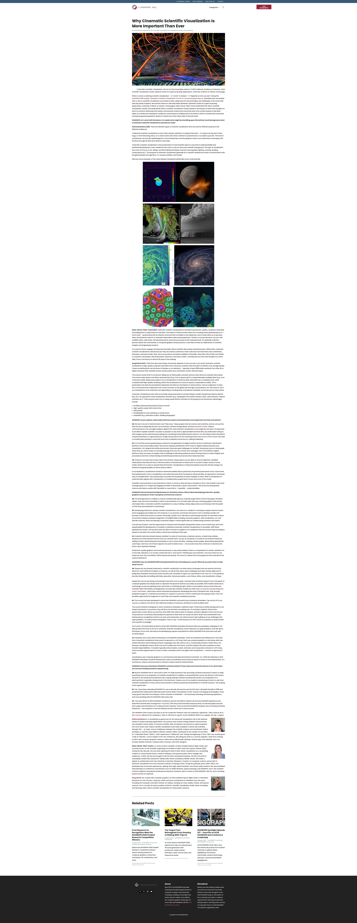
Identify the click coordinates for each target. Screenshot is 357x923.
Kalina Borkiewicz (139, 719)
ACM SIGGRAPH (201, 842)
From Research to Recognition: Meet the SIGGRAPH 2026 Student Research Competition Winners (143, 835)
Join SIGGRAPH (264, 7)
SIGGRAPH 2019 (137, 98)
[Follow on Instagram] (147, 891)
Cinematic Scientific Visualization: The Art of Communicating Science (176, 98)
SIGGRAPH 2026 (146, 863)
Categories (213, 7)
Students (148, 844)
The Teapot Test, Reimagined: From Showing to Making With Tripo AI (178, 832)
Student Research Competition (143, 864)
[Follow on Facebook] (140, 891)
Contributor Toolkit (183, 1)
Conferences (174, 30)
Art (169, 30)
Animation (163, 30)
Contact (220, 1)
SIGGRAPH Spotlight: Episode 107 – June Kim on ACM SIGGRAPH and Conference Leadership (211, 834)
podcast (214, 863)
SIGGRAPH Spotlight (205, 865)
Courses (138, 715)
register (179, 715)
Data (181, 30)
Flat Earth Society (200, 426)
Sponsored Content (178, 858)
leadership (209, 863)
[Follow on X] (143, 891)
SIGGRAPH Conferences (142, 30)
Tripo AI (187, 858)
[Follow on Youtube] (151, 891)
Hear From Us (210, 1)
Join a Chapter (197, 1)
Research (142, 844)
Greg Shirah (136, 778)
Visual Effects (188, 30)
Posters (134, 863)
